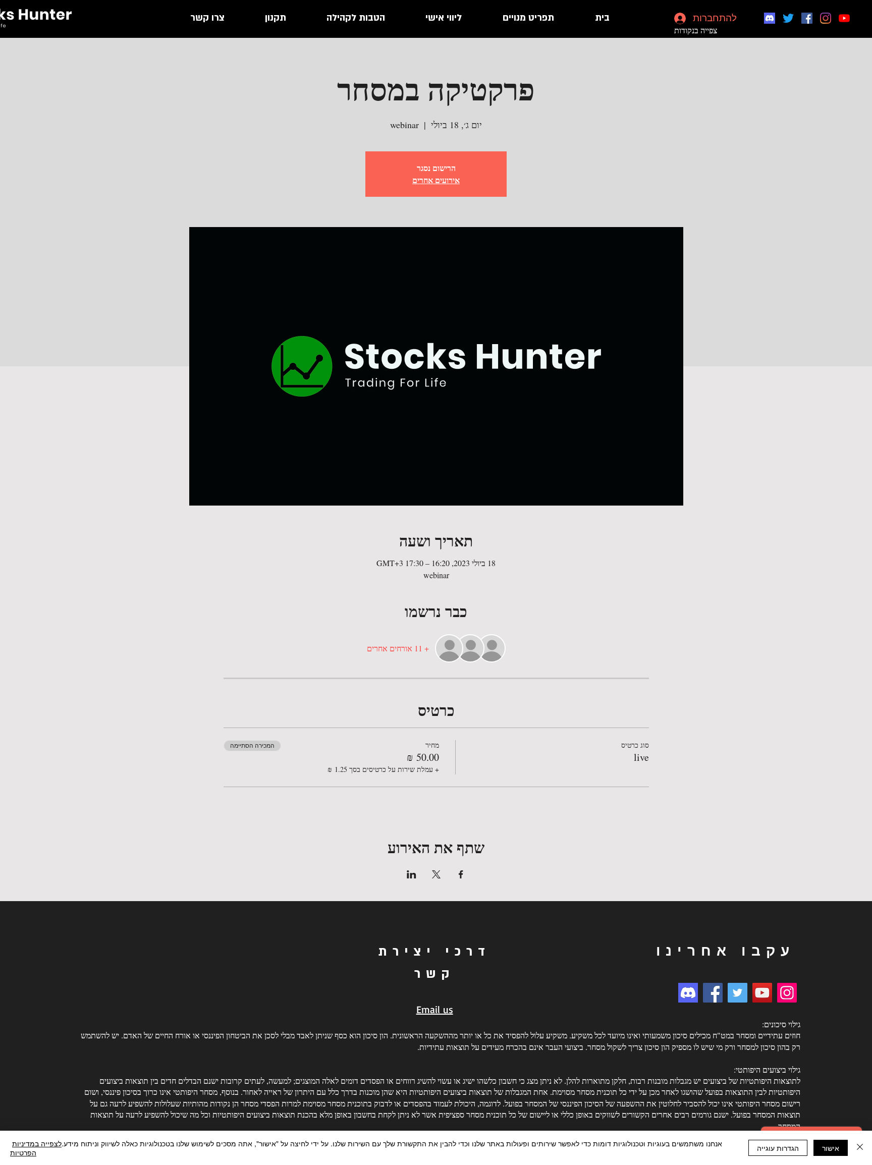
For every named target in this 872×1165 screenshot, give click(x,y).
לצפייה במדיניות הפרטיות (36, 1147)
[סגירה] (860, 1148)
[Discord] (769, 18)
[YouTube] (844, 18)
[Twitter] (788, 18)
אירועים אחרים (436, 180)
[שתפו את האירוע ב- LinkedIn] (411, 874)
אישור (830, 1148)
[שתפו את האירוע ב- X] (436, 874)
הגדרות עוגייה (778, 1148)
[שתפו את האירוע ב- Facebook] (461, 874)
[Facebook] (806, 18)
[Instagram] (825, 18)
